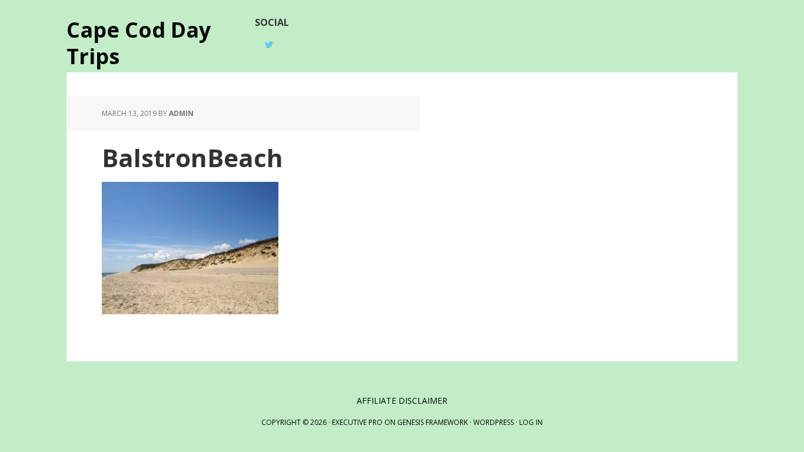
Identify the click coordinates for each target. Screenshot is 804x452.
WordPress (493, 422)
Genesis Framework (432, 422)
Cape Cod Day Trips (139, 42)
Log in (531, 422)
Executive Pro (357, 422)
